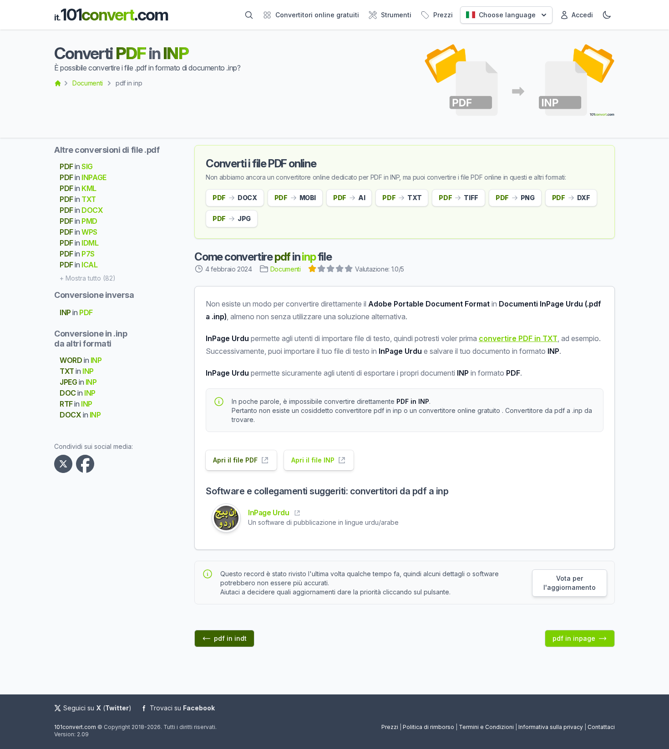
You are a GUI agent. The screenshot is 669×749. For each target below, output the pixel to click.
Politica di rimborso (428, 727)
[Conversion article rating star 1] (312, 270)
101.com (111, 14)
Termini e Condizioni (486, 727)
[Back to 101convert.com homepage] (57, 83)
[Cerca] (249, 15)
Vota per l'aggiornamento (569, 582)
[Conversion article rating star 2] (321, 270)
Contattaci (601, 727)
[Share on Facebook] (87, 464)
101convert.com (75, 727)
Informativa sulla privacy (550, 727)
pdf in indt (230, 638)
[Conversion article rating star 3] (330, 270)
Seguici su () (97, 708)
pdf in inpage (573, 638)
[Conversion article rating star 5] (349, 270)
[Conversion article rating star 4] (340, 270)
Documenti (87, 83)
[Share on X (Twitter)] (65, 464)
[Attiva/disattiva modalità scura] (606, 15)
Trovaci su (182, 708)
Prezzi (389, 727)
